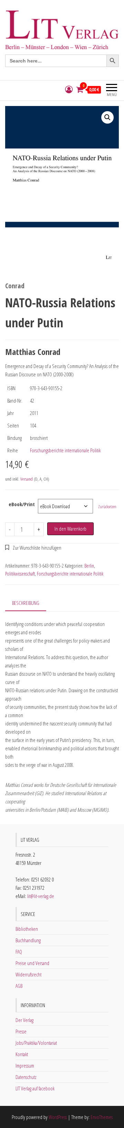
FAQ (19, 951)
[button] (107, 117)
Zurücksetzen (107, 507)
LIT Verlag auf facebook (35, 1088)
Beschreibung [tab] (25, 602)
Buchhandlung (28, 940)
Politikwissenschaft (20, 573)
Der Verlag (24, 1019)
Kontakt (22, 1054)
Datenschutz (26, 1076)
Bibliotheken (27, 928)
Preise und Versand (32, 963)
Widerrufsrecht (28, 974)
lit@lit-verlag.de (40, 896)
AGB (19, 985)
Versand (26, 479)
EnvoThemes (102, 1116)
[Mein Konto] (69, 89)
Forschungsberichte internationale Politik (65, 450)
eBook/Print (22, 504)
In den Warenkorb (70, 528)
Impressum (25, 1065)
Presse (21, 1031)
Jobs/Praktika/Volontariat (36, 1042)
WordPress (58, 1116)
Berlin (89, 565)
